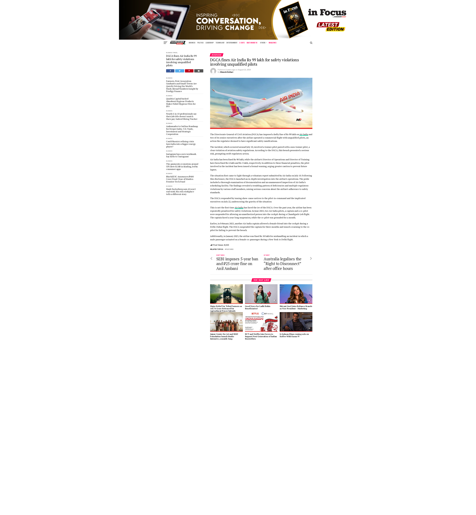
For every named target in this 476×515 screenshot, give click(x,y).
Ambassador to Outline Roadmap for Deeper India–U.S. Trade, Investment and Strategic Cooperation (182, 130)
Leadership (210, 42)
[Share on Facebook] (170, 70)
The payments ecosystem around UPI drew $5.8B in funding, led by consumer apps (182, 166)
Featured (229, 249)
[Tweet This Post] (179, 70)
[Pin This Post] (189, 70)
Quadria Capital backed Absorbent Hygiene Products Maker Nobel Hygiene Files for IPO (181, 102)
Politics (200, 42)
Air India (303, 134)
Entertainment (231, 42)
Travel (175, 53)
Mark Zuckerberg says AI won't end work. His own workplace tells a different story (181, 191)
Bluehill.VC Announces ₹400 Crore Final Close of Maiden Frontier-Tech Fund (180, 179)
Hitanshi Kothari (226, 72)
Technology (220, 42)
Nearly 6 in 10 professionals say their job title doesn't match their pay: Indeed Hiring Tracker (182, 116)
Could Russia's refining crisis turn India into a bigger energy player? (181, 144)
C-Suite (242, 42)
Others (262, 42)
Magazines (272, 42)
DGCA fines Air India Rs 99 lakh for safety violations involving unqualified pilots (181, 60)
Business (192, 42)
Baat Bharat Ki (252, 42)
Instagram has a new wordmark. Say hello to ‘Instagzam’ (181, 155)
